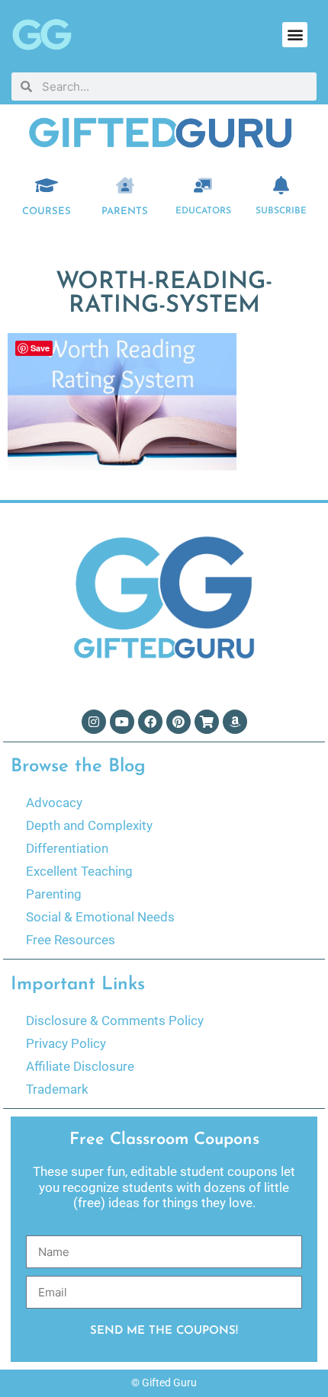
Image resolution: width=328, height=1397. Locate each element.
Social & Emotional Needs (100, 916)
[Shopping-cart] (207, 722)
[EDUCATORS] (203, 185)
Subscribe (281, 211)
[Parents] (125, 185)
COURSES (46, 211)
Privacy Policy (66, 1043)
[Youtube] (122, 722)
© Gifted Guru (164, 1382)
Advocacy (54, 802)
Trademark (57, 1089)
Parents (124, 211)
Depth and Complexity (89, 825)
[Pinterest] (178, 722)
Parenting (54, 894)
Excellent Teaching (79, 871)
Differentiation (67, 848)
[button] (294, 34)
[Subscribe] (281, 185)
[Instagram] (94, 722)
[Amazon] (235, 722)
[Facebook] (150, 722)
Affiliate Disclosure (80, 1066)
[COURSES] (46, 185)
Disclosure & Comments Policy (115, 1020)
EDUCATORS (203, 211)
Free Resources (70, 939)
